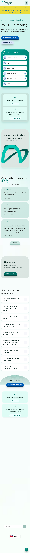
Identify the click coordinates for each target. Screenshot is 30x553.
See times (15, 104)
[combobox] (15, 536)
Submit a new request (10, 37)
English (15, 536)
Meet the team (10, 147)
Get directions (15, 118)
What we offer (10, 273)
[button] (26, 3)
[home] (7, 3)
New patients (7, 42)
